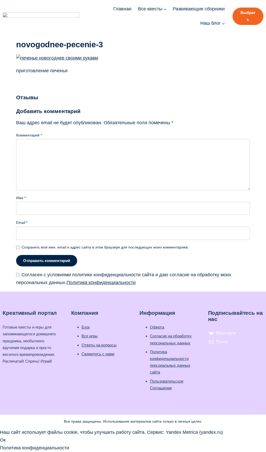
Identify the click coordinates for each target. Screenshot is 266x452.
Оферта (157, 327)
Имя (21, 198)
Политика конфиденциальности (101, 282)
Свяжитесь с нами (98, 354)
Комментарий (29, 135)
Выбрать (248, 16)
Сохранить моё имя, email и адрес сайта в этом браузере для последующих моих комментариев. (105, 247)
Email (22, 222)
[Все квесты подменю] (165, 9)
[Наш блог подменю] (223, 23)
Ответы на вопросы (99, 345)
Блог (86, 327)
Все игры (90, 336)
